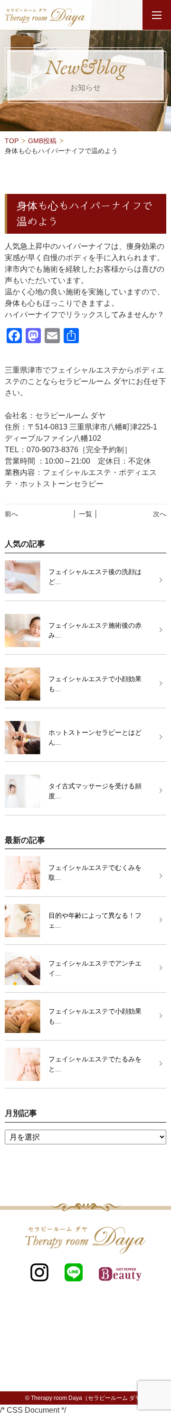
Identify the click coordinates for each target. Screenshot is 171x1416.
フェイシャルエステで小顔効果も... (95, 684)
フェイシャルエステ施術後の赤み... (95, 630)
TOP (12, 141)
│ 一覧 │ (85, 514)
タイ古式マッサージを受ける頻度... (95, 791)
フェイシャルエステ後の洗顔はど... (95, 576)
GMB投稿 (42, 141)
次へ (159, 514)
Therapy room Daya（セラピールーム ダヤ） (88, 1398)
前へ (11, 514)
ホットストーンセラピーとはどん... (95, 737)
